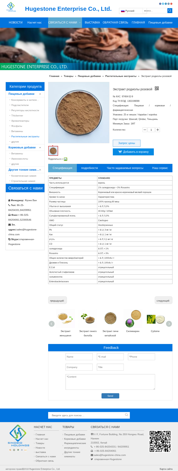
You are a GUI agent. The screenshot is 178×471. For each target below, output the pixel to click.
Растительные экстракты (25, 136)
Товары (40, 443)
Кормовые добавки (22, 147)
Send (110, 395)
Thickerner (17, 115)
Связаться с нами (46, 456)
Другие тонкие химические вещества (26, 169)
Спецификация (62, 168)
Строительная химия (23, 181)
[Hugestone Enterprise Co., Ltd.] (18, 436)
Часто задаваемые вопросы (125, 168)
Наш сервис (160, 168)
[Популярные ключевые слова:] (169, 10)
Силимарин (132, 331)
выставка (41, 452)
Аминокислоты (19, 158)
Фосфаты (16, 126)
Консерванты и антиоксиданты (27, 99)
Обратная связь (45, 460)
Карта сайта (166, 469)
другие (15, 141)
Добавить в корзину (136, 151)
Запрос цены (126, 143)
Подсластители (20, 105)
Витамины (17, 131)
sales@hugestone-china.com (110, 455)
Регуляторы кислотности (25, 110)
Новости (40, 447)
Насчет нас (42, 438)
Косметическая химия (23, 175)
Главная (40, 434)
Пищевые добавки (21, 93)
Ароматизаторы (20, 120)
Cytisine (155, 331)
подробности (89, 168)
